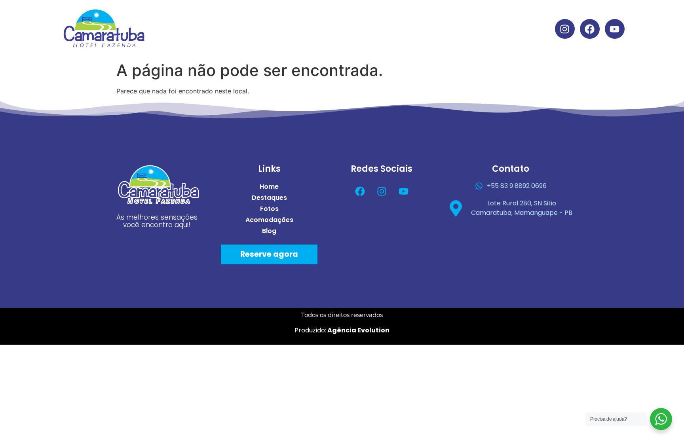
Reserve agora (269, 254)
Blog (453, 28)
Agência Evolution (358, 330)
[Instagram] (565, 29)
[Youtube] (615, 29)
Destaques (297, 28)
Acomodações (400, 28)
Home (249, 28)
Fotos (345, 28)
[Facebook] (590, 29)
